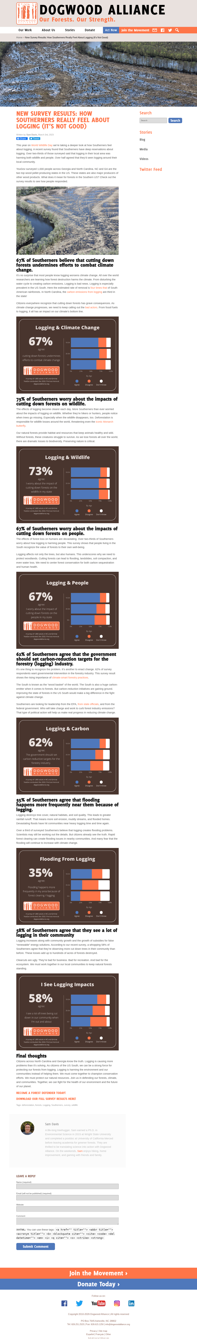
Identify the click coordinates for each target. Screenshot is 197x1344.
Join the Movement (135, 30)
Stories (70, 30)
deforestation (28, 1105)
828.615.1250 (97, 1324)
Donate (90, 30)
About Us (48, 30)
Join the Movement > (98, 1273)
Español (90, 1334)
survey (67, 1105)
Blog (142, 139)
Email (154, 30)
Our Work (25, 30)
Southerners (57, 1105)
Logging (46, 1105)
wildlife (75, 1105)
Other (108, 1334)
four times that (99, 287)
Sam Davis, (32, 134)
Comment (20, 1216)
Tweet (35, 138)
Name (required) (23, 1182)
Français (100, 1334)
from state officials (88, 704)
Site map (103, 1331)
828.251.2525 (77, 1324)
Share (23, 138)
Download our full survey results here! (46, 1099)
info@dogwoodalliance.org (117, 1324)
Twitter (170, 30)
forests (38, 1105)
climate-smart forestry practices (70, 677)
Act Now (111, 30)
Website (20, 1205)
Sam (80, 1151)
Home (19, 37)
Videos (144, 159)
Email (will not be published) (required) (33, 1193)
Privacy (93, 1331)
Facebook (162, 30)
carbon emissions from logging (84, 292)
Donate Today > (98, 1284)
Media (144, 149)
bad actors (91, 307)
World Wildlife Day (41, 145)
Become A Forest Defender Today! (40, 1093)
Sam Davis (52, 1124)
